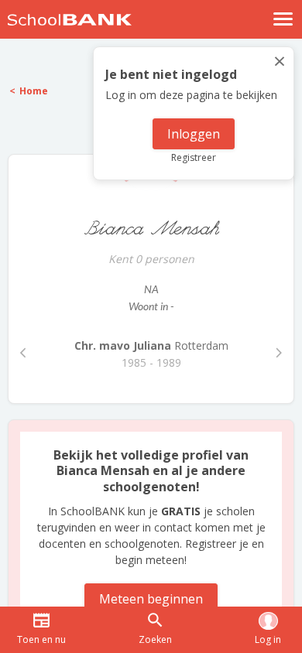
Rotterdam (151, 345)
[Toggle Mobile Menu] (283, 19)
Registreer (193, 157)
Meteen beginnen (151, 598)
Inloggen (193, 133)
